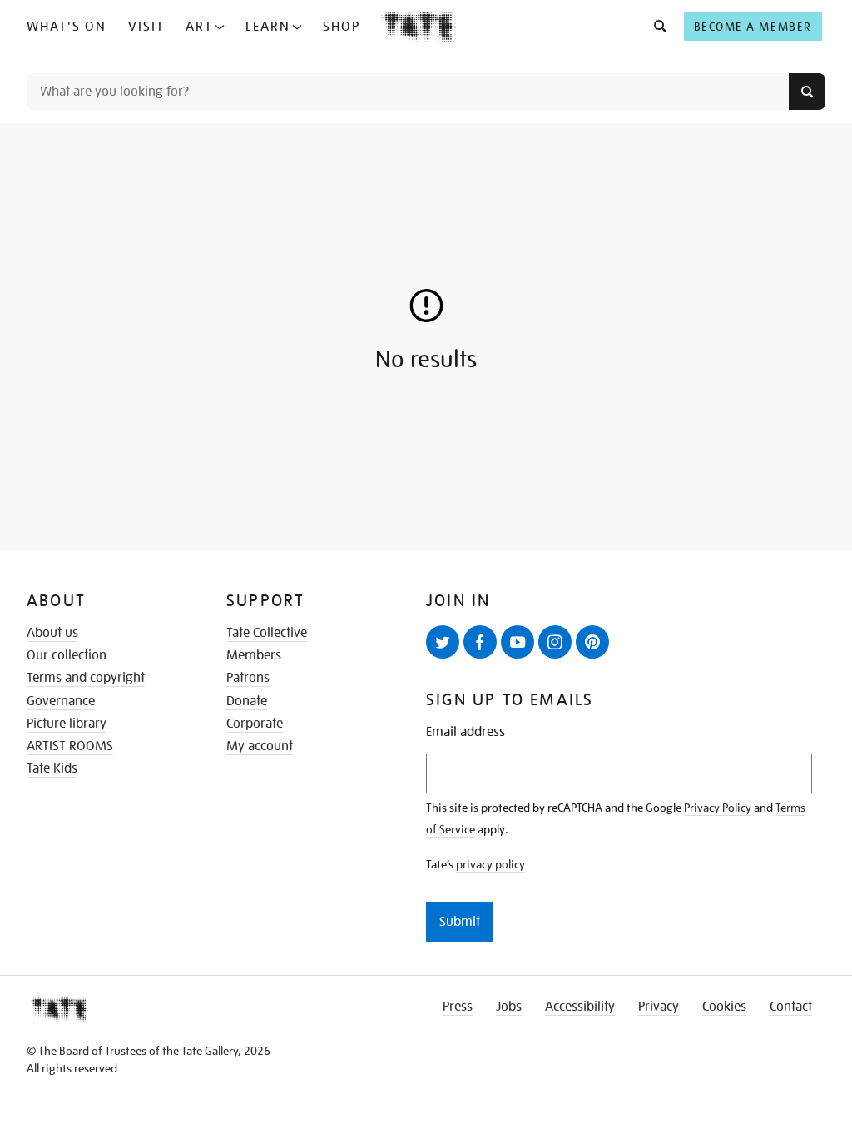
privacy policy (490, 864)
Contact (791, 1006)
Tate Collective (266, 632)
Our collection (66, 655)
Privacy (658, 1006)
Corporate (254, 723)
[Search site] (807, 91)
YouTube (517, 642)
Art (199, 26)
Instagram (555, 642)
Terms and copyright (86, 677)
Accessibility (580, 1006)
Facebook (480, 642)
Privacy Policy (717, 807)
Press (458, 1006)
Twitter (442, 642)
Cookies (724, 1006)
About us (52, 632)
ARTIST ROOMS (70, 746)
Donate (246, 701)
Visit (146, 26)
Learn (267, 26)
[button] (655, 26)
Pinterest (592, 642)
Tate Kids (52, 768)
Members (253, 655)
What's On (66, 26)
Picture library (66, 723)
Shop (341, 26)
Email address (465, 732)
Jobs (509, 1006)
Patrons (248, 677)
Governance (61, 701)
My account (259, 746)
